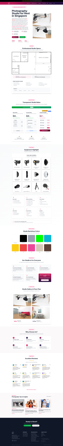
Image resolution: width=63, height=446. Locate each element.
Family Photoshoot (33, 433)
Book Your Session (25, 436)
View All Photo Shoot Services (35, 441)
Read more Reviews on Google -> (31, 389)
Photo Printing (44, 3)
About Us (42, 433)
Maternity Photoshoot (34, 434)
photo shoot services (20, 25)
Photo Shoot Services (34, 3)
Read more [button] (14, 370)
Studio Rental (28, 3)
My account (50, 3)
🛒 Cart (54, 3)
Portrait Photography (33, 437)
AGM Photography (33, 440)
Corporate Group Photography (35, 436)
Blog (47, 3)
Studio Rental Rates (25, 433)
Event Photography (33, 439)
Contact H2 (42, 434)
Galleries (39, 3)
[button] (15, 37)
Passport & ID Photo (33, 438)
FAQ (41, 436)
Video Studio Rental (25, 434)
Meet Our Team (43, 435)
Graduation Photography (34, 435)
